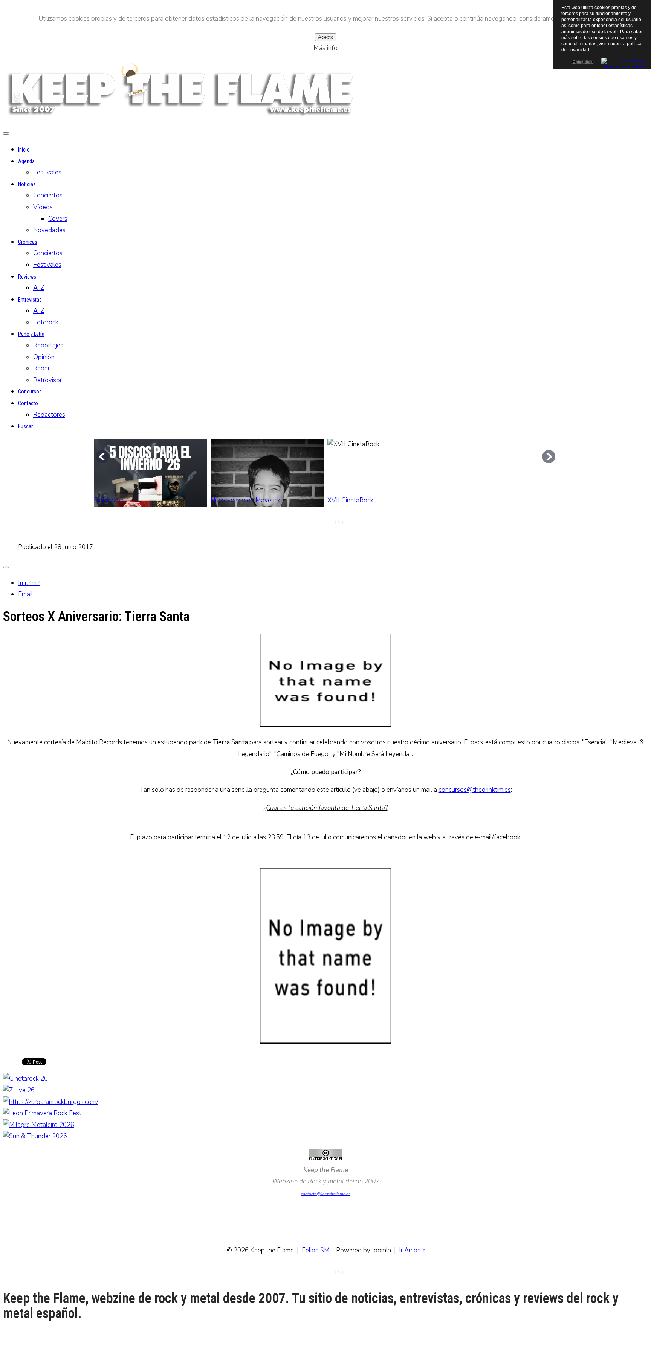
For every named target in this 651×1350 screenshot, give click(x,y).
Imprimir (29, 583)
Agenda (26, 161)
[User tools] (6, 567)
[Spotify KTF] (352, 525)
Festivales (47, 172)
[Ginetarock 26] (25, 1078)
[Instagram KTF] (312, 525)
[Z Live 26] (19, 1090)
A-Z (38, 287)
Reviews (27, 277)
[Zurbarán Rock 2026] (50, 1101)
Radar (41, 368)
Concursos (30, 392)
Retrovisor (47, 380)
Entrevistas (30, 300)
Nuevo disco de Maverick (245, 500)
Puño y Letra (31, 334)
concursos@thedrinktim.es (475, 789)
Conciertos (48, 195)
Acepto (325, 37)
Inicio (24, 150)
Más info (325, 48)
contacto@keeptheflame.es (325, 1194)
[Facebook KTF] (325, 525)
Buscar (25, 426)
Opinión (44, 357)
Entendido (582, 61)
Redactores (49, 414)
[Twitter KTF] (298, 525)
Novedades (49, 230)
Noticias (27, 184)
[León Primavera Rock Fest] (42, 1113)
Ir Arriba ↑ (412, 1250)
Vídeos (43, 207)
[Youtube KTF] (339, 525)
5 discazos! (109, 500)
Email (25, 594)
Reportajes (48, 345)
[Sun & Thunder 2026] (35, 1136)
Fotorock (45, 322)
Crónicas (27, 242)
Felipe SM (316, 1250)
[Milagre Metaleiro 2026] (38, 1124)
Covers (57, 218)
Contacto (28, 403)
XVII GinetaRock (350, 500)
